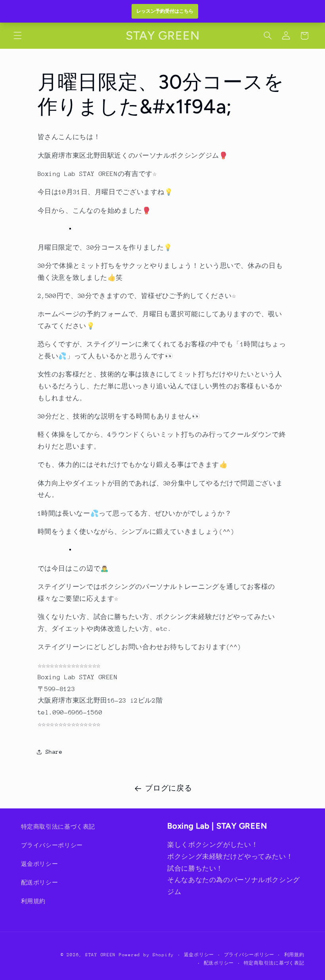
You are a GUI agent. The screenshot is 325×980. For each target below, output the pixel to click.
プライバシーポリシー (52, 845)
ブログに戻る (168, 788)
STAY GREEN (100, 954)
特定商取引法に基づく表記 (58, 826)
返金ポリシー (39, 864)
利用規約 (33, 901)
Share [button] (54, 752)
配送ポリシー (39, 882)
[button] (17, 36)
